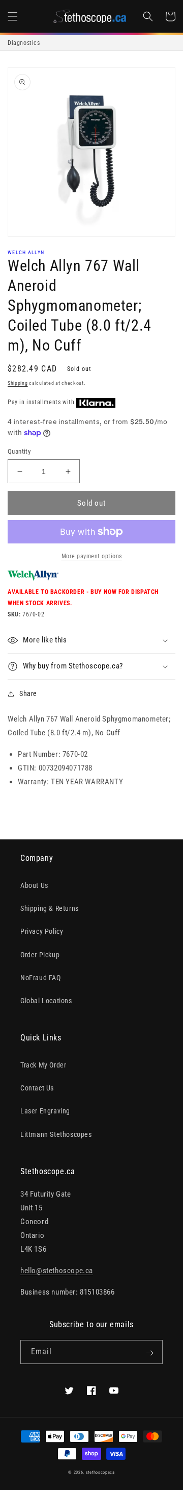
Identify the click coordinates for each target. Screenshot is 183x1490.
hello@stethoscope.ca (56, 1270)
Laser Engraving (45, 1111)
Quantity (19, 451)
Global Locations (46, 1001)
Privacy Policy (41, 931)
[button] (13, 16)
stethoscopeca (100, 1472)
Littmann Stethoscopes (56, 1134)
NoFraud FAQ (40, 978)
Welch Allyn (26, 252)
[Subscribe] (149, 1352)
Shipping (18, 383)
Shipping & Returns (49, 908)
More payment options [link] (92, 556)
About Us (34, 885)
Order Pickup (39, 955)
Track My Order (43, 1065)
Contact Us (37, 1088)
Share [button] (28, 693)
